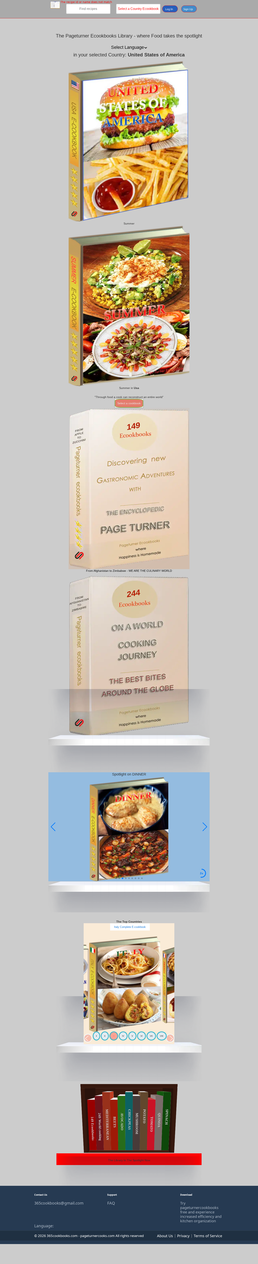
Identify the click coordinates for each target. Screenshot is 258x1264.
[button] (205, 826)
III (114, 1036)
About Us (165, 1235)
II (104, 1036)
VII (151, 1036)
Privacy (183, 1235)
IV (123, 1036)
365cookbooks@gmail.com (56, 1203)
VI (141, 1036)
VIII (161, 1036)
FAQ (111, 1203)
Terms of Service (208, 1235)
